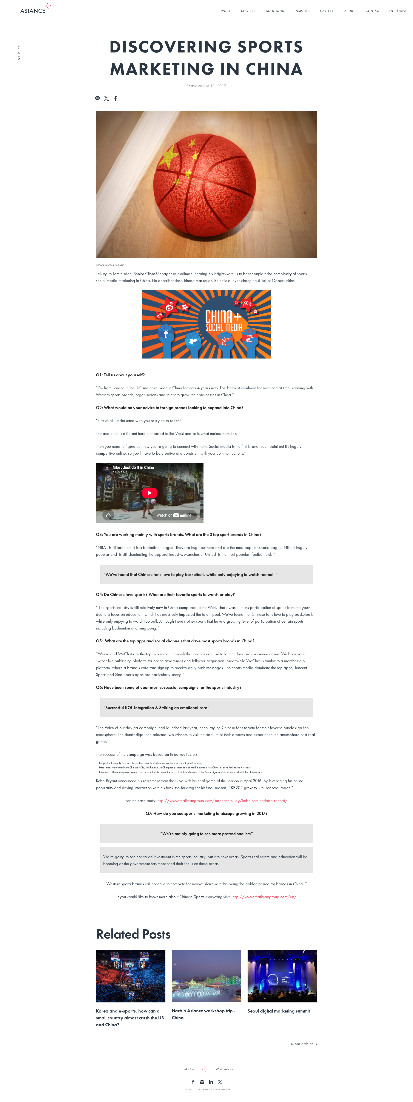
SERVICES (248, 11)
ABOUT (349, 11)
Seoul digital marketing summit (279, 1011)
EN (391, 11)
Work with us (224, 1069)
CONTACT (373, 11)
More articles (302, 1043)
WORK (226, 11)
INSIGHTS (302, 11)
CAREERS (327, 11)
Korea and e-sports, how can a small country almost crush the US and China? (130, 1018)
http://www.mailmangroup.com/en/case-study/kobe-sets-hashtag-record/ (222, 800)
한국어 (402, 11)
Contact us (187, 1069)
